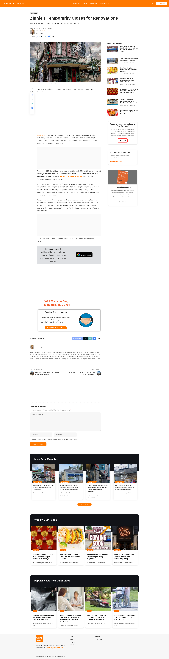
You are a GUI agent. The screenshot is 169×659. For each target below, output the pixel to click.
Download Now (122, 201)
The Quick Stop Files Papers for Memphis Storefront (129, 59)
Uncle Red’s (64, 176)
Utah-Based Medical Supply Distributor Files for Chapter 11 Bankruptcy (124, 617)
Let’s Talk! (123, 140)
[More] (53, 36)
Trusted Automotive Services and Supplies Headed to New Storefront (128, 101)
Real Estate (93, 3)
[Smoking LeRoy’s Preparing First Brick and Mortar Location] (112, 112)
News (35, 611)
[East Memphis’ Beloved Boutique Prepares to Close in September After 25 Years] (112, 49)
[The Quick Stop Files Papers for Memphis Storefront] (112, 61)
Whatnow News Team (39, 493)
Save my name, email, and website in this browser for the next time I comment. (55, 439)
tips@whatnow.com (116, 161)
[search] (153, 3)
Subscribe (162, 3)
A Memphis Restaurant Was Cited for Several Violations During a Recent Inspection (69, 487)
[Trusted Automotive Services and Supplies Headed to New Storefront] (112, 102)
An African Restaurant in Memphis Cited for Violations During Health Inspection (124, 487)
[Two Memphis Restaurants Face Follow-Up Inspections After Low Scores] (43, 473)
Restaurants (76, 3)
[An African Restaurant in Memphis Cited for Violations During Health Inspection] (125, 473)
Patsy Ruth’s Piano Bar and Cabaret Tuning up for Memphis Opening (124, 557)
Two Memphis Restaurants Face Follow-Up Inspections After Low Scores (43, 487)
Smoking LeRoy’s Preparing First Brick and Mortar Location (129, 111)
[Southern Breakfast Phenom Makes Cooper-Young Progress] (112, 81)
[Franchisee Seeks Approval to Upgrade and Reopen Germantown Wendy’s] (112, 91)
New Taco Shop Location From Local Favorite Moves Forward (128, 69)
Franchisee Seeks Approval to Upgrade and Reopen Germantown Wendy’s (129, 90)
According (41, 135)
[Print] (49, 36)
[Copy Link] (45, 36)
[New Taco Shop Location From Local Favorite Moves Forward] (112, 70)
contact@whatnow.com (54, 648)
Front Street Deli (76, 176)
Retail (85, 3)
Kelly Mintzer (132, 62)
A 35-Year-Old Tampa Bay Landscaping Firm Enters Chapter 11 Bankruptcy (96, 617)
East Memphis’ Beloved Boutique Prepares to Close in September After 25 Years (129, 49)
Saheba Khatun (132, 54)
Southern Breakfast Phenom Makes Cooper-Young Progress (128, 80)
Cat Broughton (46, 31)
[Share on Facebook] (38, 36)
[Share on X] (41, 36)
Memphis (35, 550)
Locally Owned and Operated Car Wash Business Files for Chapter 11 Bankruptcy (43, 617)
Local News (37, 482)
